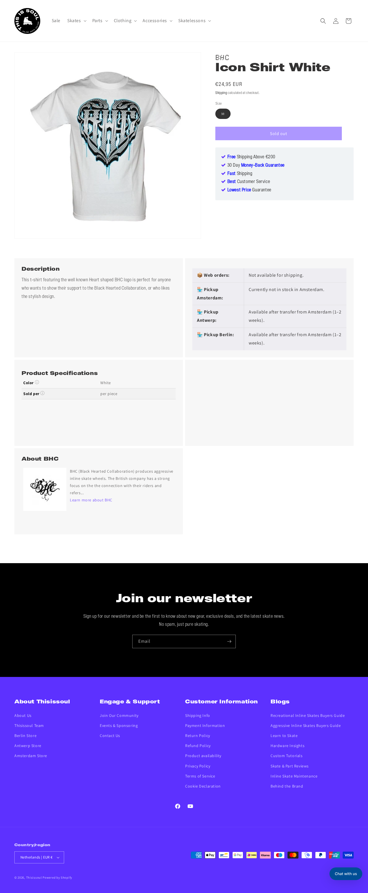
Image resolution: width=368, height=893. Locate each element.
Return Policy (197, 735)
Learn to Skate (284, 735)
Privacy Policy (197, 766)
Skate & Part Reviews (290, 766)
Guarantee (249, 190)
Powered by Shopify (57, 877)
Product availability (203, 755)
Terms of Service (200, 776)
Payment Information (205, 725)
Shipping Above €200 (251, 157)
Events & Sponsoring (119, 725)
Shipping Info (197, 715)
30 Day (256, 165)
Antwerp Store (27, 745)
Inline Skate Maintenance (294, 776)
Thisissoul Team (29, 725)
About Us (23, 715)
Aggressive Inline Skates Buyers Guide (306, 725)
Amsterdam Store (30, 755)
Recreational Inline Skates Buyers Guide (308, 715)
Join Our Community (119, 715)
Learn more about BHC (91, 500)
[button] (76, 20)
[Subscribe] (229, 641)
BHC (222, 56)
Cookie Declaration (203, 786)
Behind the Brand (287, 786)
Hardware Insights (287, 745)
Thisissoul (34, 877)
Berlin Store (25, 735)
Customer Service (248, 182)
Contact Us (110, 735)
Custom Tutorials (287, 755)
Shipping (221, 93)
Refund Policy (198, 745)
